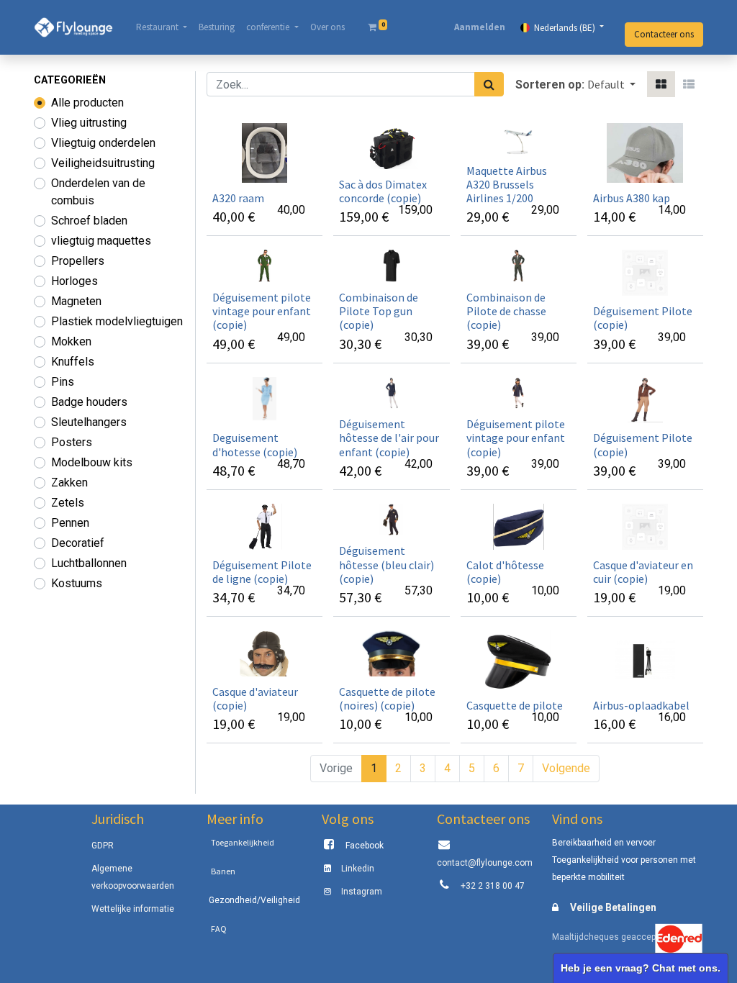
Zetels (67, 502)
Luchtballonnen (89, 563)
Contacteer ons (664, 34)
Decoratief (77, 543)
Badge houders (89, 402)
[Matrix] (661, 84)
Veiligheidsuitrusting (103, 163)
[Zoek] (489, 84)
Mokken (71, 341)
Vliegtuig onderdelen (103, 143)
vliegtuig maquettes (101, 241)
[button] (611, 84)
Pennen (70, 523)
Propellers (77, 261)
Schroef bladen (89, 220)
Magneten (76, 301)
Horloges (74, 281)
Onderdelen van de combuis (98, 191)
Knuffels (72, 361)
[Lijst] (688, 84)
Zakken (69, 482)
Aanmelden (479, 27)
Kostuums (76, 583)
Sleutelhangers (89, 422)
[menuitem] (216, 27)
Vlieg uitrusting (89, 123)
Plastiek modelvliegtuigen (117, 321)
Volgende (566, 768)
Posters (71, 442)
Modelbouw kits (91, 462)
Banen (223, 871)
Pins (62, 382)
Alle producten (87, 102)
